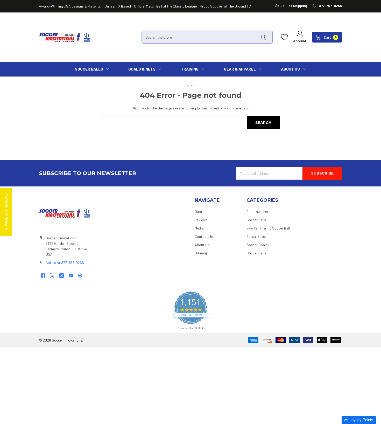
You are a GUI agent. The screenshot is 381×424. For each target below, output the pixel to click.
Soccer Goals (256, 244)
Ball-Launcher (257, 211)
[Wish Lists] (285, 37)
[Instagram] (62, 276)
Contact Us (204, 236)
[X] (52, 276)
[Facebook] (43, 276)
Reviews (201, 220)
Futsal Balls (255, 236)
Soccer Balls (256, 220)
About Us (202, 244)
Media (199, 228)
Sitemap (201, 253)
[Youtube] (71, 276)
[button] (6, 212)
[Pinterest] (80, 276)
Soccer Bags (256, 253)
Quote (199, 211)
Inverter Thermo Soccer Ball (268, 228)
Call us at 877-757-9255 (65, 262)
